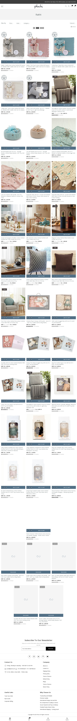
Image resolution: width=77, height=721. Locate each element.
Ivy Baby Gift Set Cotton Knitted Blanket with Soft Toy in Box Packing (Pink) (13, 363)
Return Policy (46, 687)
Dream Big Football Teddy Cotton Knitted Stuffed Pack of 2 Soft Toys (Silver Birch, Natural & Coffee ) (37, 492)
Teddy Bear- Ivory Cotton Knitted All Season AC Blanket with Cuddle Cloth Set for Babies (13, 109)
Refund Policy (46, 679)
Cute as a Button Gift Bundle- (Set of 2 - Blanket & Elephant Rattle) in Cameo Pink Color (12, 196)
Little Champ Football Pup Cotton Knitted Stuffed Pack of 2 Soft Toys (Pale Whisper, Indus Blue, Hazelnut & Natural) (12, 449)
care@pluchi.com (11, 668)
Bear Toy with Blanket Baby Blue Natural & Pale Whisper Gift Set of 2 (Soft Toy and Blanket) (63, 577)
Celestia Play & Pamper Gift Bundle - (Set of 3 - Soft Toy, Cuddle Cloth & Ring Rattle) (38, 321)
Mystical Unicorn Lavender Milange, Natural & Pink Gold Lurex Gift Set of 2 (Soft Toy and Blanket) (64, 406)
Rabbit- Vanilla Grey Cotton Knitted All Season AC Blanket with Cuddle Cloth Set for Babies (13, 65)
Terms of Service (47, 676)
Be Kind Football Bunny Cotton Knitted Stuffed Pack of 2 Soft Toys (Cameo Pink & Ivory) (12, 492)
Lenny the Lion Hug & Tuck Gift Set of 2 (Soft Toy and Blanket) (11, 405)
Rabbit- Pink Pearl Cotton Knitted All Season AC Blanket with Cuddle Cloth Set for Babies (38, 65)
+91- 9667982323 (31, 668)
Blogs (44, 681)
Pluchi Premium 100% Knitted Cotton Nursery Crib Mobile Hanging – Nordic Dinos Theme (38, 534)
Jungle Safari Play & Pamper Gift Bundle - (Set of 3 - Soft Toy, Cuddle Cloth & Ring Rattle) (38, 576)
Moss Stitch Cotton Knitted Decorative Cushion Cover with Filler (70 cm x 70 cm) (63, 280)
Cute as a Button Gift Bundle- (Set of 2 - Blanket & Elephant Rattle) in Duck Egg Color (63, 152)
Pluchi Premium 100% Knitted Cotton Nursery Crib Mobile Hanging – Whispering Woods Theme (63, 492)
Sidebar (74, 26)
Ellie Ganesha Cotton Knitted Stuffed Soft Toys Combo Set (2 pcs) (37, 238)
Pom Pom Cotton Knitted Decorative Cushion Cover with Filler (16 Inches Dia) (13, 321)
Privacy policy (46, 673)
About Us (45, 666)
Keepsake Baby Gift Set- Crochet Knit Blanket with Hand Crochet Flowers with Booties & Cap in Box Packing (38, 196)
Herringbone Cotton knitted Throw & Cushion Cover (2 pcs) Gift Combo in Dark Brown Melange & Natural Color (64, 110)
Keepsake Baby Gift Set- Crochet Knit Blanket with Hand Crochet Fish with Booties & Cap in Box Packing (63, 196)
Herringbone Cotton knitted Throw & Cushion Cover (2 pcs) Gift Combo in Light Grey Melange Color (38, 406)
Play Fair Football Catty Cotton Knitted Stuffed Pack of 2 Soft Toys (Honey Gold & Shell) (63, 449)
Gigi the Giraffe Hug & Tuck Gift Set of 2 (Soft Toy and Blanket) (62, 363)
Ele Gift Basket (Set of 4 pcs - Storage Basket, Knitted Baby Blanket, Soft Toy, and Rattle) (12, 153)
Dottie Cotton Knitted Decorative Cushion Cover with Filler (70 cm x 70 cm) (37, 280)
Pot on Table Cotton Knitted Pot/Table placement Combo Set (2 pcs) (11, 280)
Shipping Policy (46, 671)
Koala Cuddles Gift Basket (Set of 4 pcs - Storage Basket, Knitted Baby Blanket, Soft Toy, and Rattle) (50, 620)
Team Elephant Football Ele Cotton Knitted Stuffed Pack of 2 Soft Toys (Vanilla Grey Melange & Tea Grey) (37, 449)
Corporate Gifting (9, 701)
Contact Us (45, 668)
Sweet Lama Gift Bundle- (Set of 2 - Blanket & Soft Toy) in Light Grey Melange (37, 109)
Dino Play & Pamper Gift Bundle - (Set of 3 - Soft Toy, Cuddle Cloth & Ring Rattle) (12, 576)
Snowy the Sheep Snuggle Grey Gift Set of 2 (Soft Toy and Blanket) (38, 363)
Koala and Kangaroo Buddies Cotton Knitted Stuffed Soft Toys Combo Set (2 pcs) (12, 238)
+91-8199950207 (22, 668)
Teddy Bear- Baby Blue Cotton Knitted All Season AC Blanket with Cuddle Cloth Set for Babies (63, 66)
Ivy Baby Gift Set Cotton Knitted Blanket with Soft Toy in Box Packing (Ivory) (25, 619)
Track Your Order (9, 696)
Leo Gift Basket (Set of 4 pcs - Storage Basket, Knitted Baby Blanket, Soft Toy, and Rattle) (38, 153)
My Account (7, 698)
